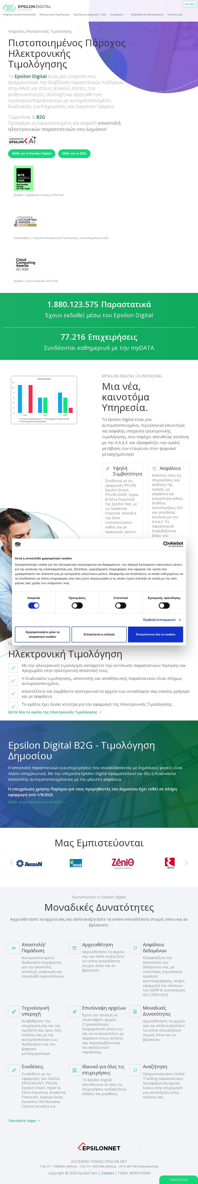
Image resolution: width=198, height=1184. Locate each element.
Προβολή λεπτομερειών (159, 619)
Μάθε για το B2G (74, 153)
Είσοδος (190, 4)
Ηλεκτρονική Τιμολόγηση (54, 14)
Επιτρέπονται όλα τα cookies (155, 634)
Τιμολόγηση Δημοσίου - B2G (90, 14)
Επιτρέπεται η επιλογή (99, 634)
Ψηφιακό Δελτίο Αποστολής (19, 14)
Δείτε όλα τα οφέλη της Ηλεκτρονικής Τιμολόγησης (52, 712)
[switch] (77, 605)
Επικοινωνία (175, 14)
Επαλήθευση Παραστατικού (147, 14)
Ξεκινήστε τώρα (22, 1120)
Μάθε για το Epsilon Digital (31, 153)
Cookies (107, 1173)
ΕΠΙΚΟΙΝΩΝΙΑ (179, 1179)
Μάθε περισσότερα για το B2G (35, 802)
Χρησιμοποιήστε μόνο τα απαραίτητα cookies (43, 634)
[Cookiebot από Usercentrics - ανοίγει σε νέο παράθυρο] (166, 544)
